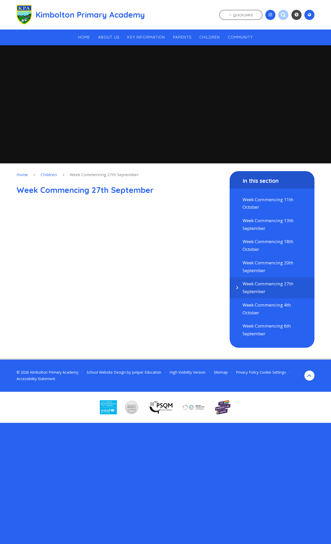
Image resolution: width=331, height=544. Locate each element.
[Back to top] (309, 376)
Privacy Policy (247, 372)
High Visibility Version (187, 372)
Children (49, 174)
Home (22, 174)
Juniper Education (146, 372)
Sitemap (221, 372)
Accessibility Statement (36, 378)
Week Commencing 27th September (104, 174)
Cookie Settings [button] (273, 372)
